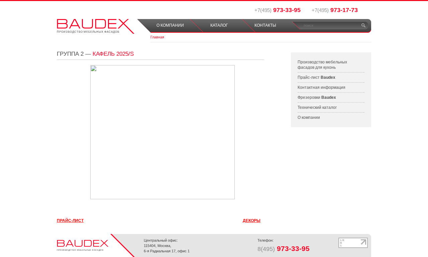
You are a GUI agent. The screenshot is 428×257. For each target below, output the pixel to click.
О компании (309, 117)
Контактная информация (321, 87)
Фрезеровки (317, 97)
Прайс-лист (316, 77)
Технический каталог (317, 107)
